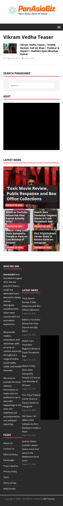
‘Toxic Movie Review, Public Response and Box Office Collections (31, 193)
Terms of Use (9, 482)
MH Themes (49, 498)
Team (6, 477)
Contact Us (8, 448)
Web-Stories (9, 488)
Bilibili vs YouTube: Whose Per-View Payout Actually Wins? (17, 217)
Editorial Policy (10, 454)
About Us (8, 443)
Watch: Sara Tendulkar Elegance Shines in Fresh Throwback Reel (45, 217)
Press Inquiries (10, 465)
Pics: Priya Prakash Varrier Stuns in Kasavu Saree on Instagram (45, 238)
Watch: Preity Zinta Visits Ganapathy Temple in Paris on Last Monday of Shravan (17, 236)
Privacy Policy (10, 471)
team (16, 293)
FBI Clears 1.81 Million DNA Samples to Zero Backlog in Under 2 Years (31, 424)
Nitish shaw (29, 58)
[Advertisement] (31, 126)
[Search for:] (31, 85)
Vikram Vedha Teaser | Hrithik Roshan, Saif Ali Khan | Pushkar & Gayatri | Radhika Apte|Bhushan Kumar (39, 49)
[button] (58, 26)
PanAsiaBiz (9, 274)
